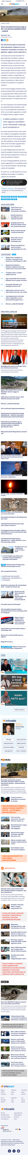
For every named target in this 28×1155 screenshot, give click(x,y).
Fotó (22, 1098)
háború (14, 199)
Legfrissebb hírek (18, 1113)
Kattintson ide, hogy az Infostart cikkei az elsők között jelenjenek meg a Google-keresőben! (14, 182)
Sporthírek (16, 1117)
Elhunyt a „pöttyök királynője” (10, 404)
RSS (6, 1145)
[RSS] (9, 1151)
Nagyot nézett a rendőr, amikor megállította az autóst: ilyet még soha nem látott (20, 621)
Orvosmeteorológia (5, 1117)
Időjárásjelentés (18, 1115)
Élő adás (9, 739)
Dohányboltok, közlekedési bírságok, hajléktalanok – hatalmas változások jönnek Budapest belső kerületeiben (12, 415)
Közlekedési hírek (5, 1115)
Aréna (15, 1119)
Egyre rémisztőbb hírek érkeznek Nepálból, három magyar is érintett (12, 392)
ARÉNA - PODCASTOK (6, 1)
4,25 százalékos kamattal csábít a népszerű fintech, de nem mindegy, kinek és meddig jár (14, 611)
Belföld (2, 1090)
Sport (12, 1094)
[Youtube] (18, 1151)
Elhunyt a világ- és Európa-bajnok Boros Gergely (12, 494)
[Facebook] (14, 1151)
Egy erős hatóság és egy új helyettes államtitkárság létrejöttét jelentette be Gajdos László (12, 457)
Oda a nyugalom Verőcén (9, 571)
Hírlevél (23, 1100)
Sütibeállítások (11, 1145)
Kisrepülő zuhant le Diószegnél (10, 604)
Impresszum (12, 1141)
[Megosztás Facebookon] (2, 40)
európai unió (22, 196)
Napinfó (3, 1102)
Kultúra (13, 1092)
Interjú (22, 1092)
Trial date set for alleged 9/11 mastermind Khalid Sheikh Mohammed (13, 1073)
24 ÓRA (14, 254)
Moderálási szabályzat (13, 1143)
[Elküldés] (7, 40)
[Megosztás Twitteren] (5, 40)
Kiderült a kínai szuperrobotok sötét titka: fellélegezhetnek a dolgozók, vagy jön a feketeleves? (13, 890)
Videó (12, 1102)
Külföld (2, 1092)
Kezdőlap (4, 188)
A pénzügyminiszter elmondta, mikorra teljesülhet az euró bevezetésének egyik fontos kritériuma (14, 532)
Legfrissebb (14, 1098)
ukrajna (14, 196)
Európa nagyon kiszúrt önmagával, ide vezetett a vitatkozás (12, 578)
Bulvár (2, 1098)
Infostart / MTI (5, 35)
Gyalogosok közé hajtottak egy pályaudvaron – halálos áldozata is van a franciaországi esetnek (13, 540)
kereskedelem (6, 199)
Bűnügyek (3, 1100)
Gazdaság (10, 188)
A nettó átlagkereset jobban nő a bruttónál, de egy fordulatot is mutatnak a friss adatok (12, 557)
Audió (12, 1100)
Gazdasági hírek (4, 1119)
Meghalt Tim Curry (7, 642)
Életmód (23, 1094)
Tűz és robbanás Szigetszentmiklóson (13, 408)
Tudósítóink (24, 1090)
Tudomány (13, 1090)
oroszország (5, 196)
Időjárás (23, 1102)
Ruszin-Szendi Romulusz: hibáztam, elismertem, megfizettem (11, 476)
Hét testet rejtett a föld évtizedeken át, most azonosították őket (12, 513)
